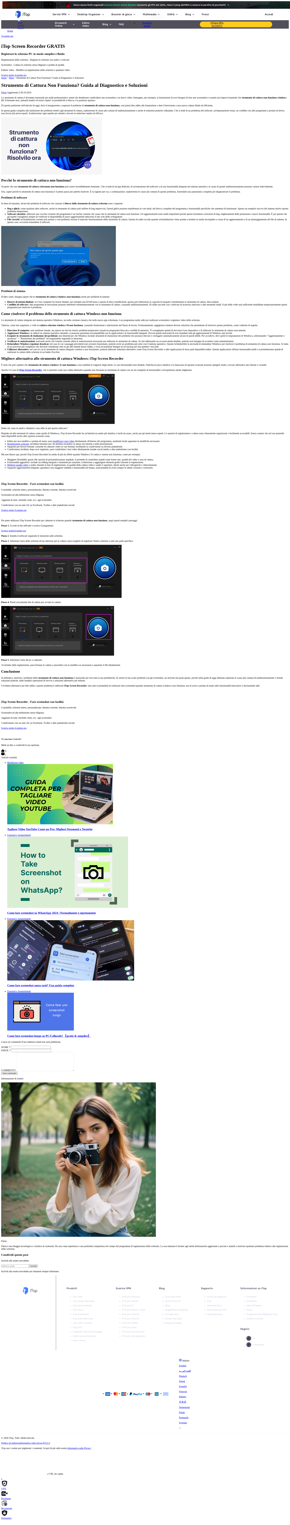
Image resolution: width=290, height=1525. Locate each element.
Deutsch (183, 1376)
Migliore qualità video (17, 465)
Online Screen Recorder (84, 1336)
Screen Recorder (173, 1318)
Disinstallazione (215, 1314)
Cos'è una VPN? (173, 1296)
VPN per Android (130, 1314)
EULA (47, 1443)
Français (183, 1391)
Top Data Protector (82, 1323)
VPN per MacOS (130, 1301)
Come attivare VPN (217, 1310)
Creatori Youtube (254, 1318)
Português (183, 1417)
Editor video (86, 24)
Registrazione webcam (18, 444)
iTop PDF (77, 1327)
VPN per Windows (131, 1296)
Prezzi (205, 14)
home (3, 78)
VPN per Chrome (130, 1318)
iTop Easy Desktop (82, 1305)
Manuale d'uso (214, 1305)
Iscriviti (33, 1266)
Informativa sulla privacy (32, 1443)
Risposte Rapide (173, 1323)
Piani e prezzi (79, 1340)
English (182, 1365)
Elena (4, 92)
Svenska (183, 1422)
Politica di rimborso (10, 1443)
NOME (5, 1047)
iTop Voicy (78, 1310)
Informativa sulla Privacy (79, 1448)
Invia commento (9, 1073)
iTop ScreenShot (81, 1314)
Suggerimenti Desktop (176, 1310)
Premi (249, 1310)
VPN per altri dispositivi (133, 1336)
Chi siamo (251, 1296)
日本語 (182, 1402)
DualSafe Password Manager (87, 1331)
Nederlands (184, 1407)
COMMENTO (8, 1070)
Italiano (182, 1396)
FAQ (121, 24)
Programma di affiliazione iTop (262, 1314)
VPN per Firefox (130, 1323)
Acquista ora (7, 36)
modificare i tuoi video (63, 441)
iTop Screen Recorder (83, 1301)
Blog (105, 24)
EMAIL (6, 1050)
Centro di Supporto (216, 1296)
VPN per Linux (129, 1327)
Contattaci (251, 1301)
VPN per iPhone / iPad (133, 1310)
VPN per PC (128, 1305)
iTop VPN (77, 1296)
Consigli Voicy (172, 1314)
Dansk (182, 1381)
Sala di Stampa (254, 1305)
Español (183, 1386)
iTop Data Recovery (83, 1318)
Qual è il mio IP (172, 1301)
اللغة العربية (185, 1371)
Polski (182, 1412)
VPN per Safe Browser (133, 1331)
